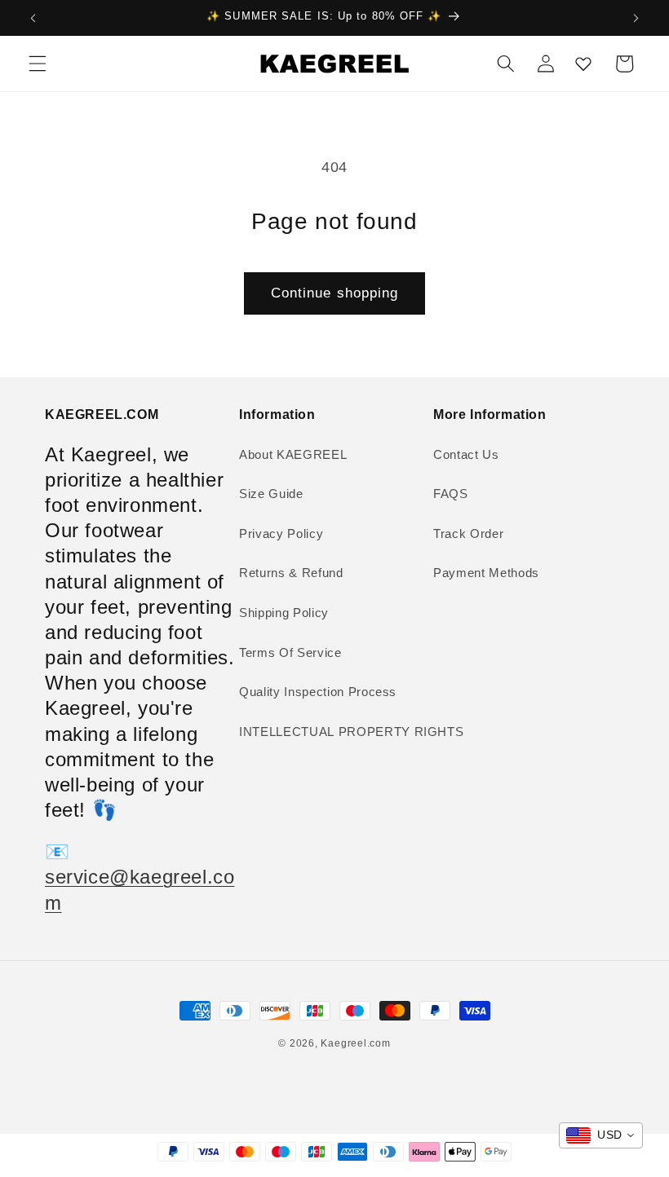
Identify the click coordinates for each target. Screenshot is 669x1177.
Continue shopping (335, 292)
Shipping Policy (284, 612)
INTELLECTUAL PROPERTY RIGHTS (351, 731)
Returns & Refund (291, 573)
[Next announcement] (635, 18)
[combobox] (601, 1135)
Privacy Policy (281, 533)
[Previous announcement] (33, 18)
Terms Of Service (290, 652)
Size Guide (271, 493)
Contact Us (466, 454)
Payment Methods (486, 573)
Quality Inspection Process (318, 692)
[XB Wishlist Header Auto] (583, 64)
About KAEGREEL (293, 454)
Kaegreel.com (355, 1043)
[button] (37, 63)
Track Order (468, 533)
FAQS (450, 493)
